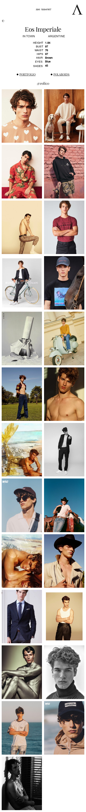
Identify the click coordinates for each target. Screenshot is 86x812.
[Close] (3, 21)
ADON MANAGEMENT (43, 9)
